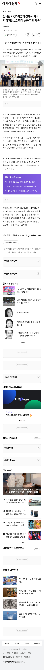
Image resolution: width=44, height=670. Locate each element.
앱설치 (17, 643)
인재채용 (25, 649)
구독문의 (15, 653)
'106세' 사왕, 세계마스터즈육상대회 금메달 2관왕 (29, 290)
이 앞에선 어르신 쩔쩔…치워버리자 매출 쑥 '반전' (30, 592)
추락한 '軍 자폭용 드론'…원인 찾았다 (29, 615)
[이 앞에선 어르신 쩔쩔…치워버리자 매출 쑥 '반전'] (10, 596)
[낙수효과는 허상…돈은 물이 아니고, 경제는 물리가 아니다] (9, 338)
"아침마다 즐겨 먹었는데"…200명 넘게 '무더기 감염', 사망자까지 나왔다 (16, 525)
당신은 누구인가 (23, 312)
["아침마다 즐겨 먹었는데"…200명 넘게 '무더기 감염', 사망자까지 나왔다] (35, 528)
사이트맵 (37, 643)
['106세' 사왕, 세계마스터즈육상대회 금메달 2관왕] (9, 294)
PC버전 (27, 643)
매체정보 (27, 657)
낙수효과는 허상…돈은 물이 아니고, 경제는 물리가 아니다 (28, 334)
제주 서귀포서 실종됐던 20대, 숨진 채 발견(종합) (20, 182)
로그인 (7, 643)
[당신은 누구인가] (9, 316)
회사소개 (5, 649)
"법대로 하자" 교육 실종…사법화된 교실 (28, 323)
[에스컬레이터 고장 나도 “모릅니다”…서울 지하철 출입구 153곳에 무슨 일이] (10, 608)
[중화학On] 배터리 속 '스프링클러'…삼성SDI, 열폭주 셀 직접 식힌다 (16, 514)
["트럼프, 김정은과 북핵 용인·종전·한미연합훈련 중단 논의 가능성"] (35, 539)
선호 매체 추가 (11, 35)
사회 (4, 11)
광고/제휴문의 (15, 649)
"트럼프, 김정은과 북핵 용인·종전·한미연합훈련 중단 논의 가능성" (16, 536)
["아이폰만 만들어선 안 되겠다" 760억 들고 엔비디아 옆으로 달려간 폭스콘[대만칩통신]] (35, 505)
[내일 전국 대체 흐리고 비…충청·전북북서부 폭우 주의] (9, 305)
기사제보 (23, 653)
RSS (29, 653)
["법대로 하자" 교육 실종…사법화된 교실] (9, 327)
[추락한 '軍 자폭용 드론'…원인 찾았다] (10, 620)
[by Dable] (37, 549)
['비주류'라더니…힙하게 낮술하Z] (10, 585)
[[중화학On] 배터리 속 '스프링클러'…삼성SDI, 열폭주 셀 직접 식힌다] (35, 517)
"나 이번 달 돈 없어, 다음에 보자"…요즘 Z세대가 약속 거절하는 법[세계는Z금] (22, 191)
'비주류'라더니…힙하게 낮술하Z (30, 580)
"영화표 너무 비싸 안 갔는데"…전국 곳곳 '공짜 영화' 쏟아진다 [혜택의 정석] (22, 186)
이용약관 (19, 657)
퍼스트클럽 (6, 653)
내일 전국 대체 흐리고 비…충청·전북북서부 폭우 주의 (29, 301)
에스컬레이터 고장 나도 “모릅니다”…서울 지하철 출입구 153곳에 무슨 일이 (29, 604)
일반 (9, 11)
